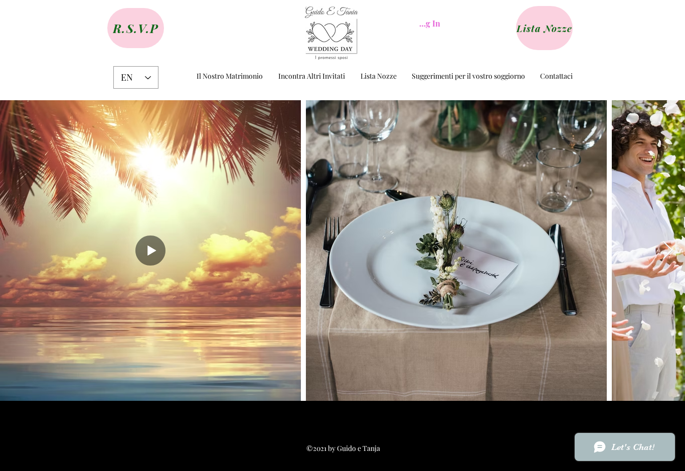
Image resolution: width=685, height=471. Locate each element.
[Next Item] (667, 251)
